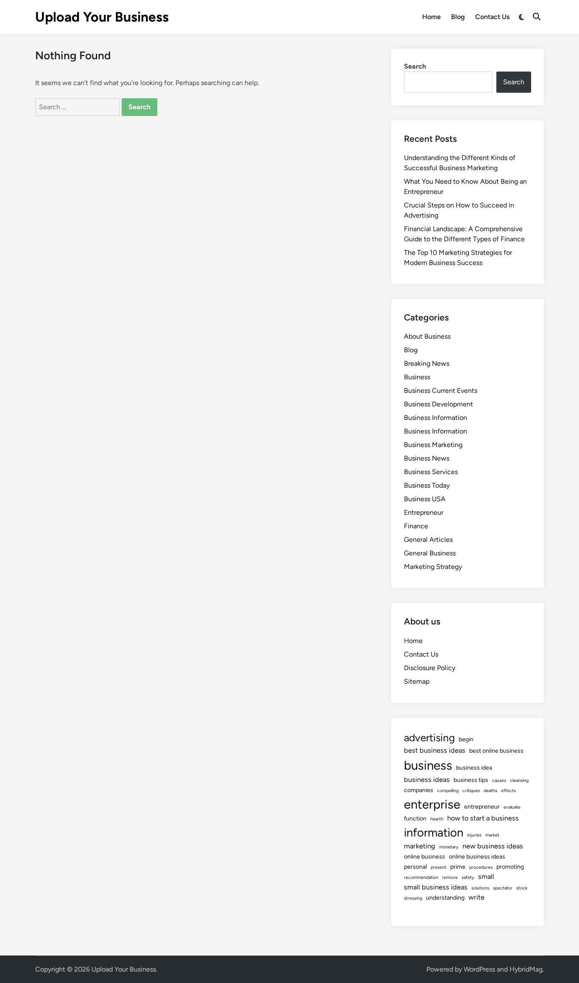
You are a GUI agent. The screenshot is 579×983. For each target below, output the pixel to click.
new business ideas (492, 846)
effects (508, 790)
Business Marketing (433, 445)
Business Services (431, 472)
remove (450, 877)
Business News (426, 458)
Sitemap (416, 681)
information (433, 832)
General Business (430, 553)
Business (417, 377)
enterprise (432, 804)
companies (418, 790)
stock (521, 888)
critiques (471, 790)
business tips (471, 780)
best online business (496, 750)
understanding (445, 897)
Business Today (427, 485)
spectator (502, 888)
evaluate (512, 807)
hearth (436, 819)
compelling (448, 790)
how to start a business (483, 818)
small (486, 877)
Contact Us (492, 17)
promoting (510, 866)
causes (499, 780)
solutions (480, 888)
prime (457, 866)
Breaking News (426, 363)
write (476, 897)
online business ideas (477, 856)
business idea (474, 767)
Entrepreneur (423, 512)
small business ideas (436, 887)
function (415, 818)
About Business (427, 336)
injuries (474, 835)
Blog (458, 17)
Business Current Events (440, 391)
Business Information (435, 418)
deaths (490, 790)
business (428, 765)
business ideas (427, 780)
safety (468, 877)
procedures (481, 867)
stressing (413, 898)
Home (431, 17)
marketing (419, 846)
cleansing (519, 780)
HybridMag (526, 969)
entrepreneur (482, 806)
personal (415, 866)
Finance (416, 526)
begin (466, 739)
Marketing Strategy (433, 567)
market (492, 835)
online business (424, 856)
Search (415, 66)
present (438, 867)
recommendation (421, 877)
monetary (449, 847)
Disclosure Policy (429, 668)
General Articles (428, 540)
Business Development (438, 404)
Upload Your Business (102, 17)
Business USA (424, 499)
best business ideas (434, 750)
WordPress (479, 969)
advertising (429, 738)
